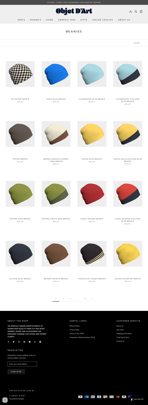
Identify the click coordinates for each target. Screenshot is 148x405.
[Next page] (92, 299)
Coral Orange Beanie (91, 219)
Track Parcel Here (122, 337)
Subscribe (16, 371)
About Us (124, 20)
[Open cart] (141, 11)
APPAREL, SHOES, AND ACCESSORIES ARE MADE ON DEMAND (74, 2)
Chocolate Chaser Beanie (92, 279)
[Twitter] (13, 341)
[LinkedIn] (40, 341)
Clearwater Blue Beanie (92, 99)
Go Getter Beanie (20, 99)
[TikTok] (35, 341)
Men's (21, 20)
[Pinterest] (24, 341)
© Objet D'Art (17, 396)
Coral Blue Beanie (56, 99)
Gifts (83, 20)
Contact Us (120, 341)
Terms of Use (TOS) (77, 333)
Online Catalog (102, 20)
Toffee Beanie (20, 159)
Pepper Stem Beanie (20, 219)
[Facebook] (8, 341)
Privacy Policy (74, 330)
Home (49, 20)
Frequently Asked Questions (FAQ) (82, 337)
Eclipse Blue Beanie (20, 279)
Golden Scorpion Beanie (128, 279)
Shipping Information (124, 333)
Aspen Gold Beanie (92, 159)
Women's (35, 20)
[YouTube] (29, 341)
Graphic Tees (67, 20)
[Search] (136, 11)
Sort (137, 43)
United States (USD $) (21, 390)
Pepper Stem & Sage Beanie (56, 219)
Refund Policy (75, 326)
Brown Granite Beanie (56, 279)
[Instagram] (19, 341)
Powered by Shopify (16, 399)
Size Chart (120, 330)
